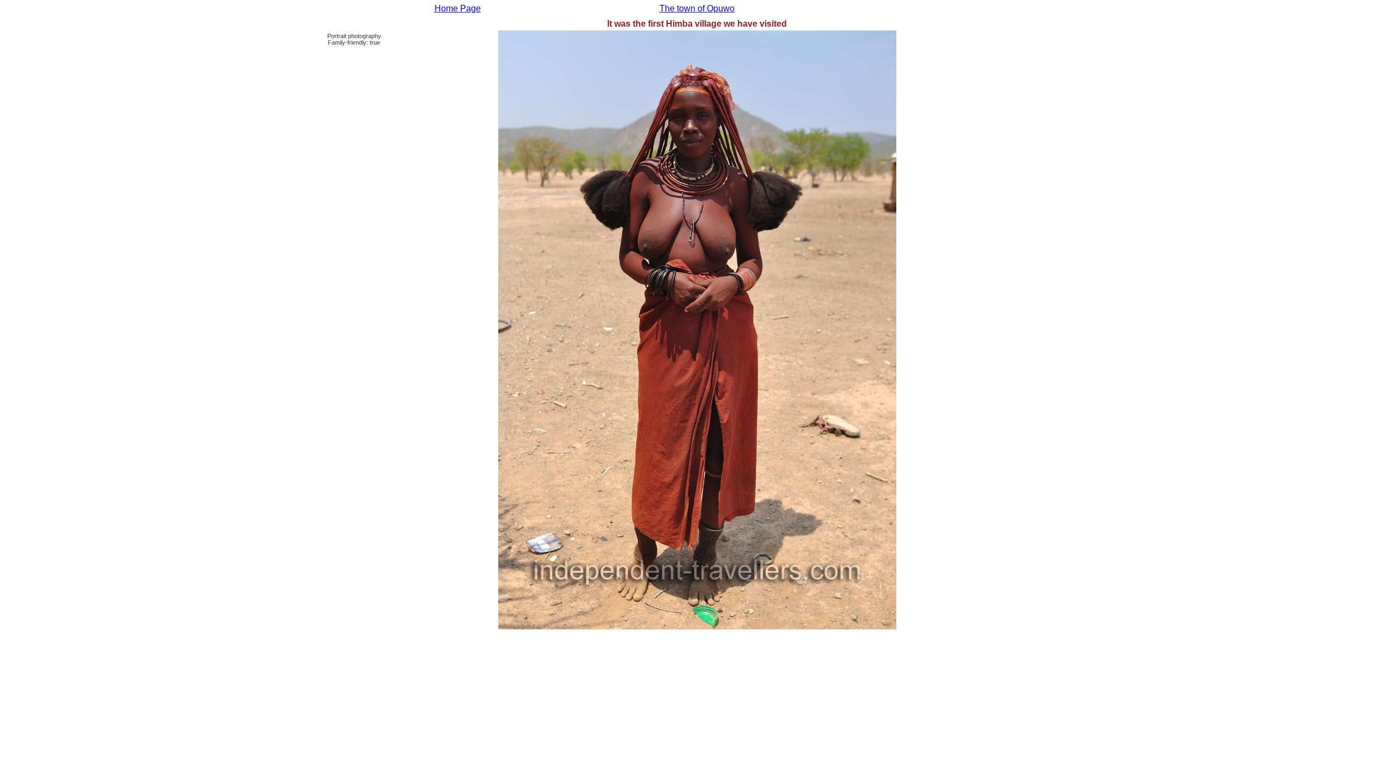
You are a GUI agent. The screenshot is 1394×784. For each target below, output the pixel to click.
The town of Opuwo (697, 8)
